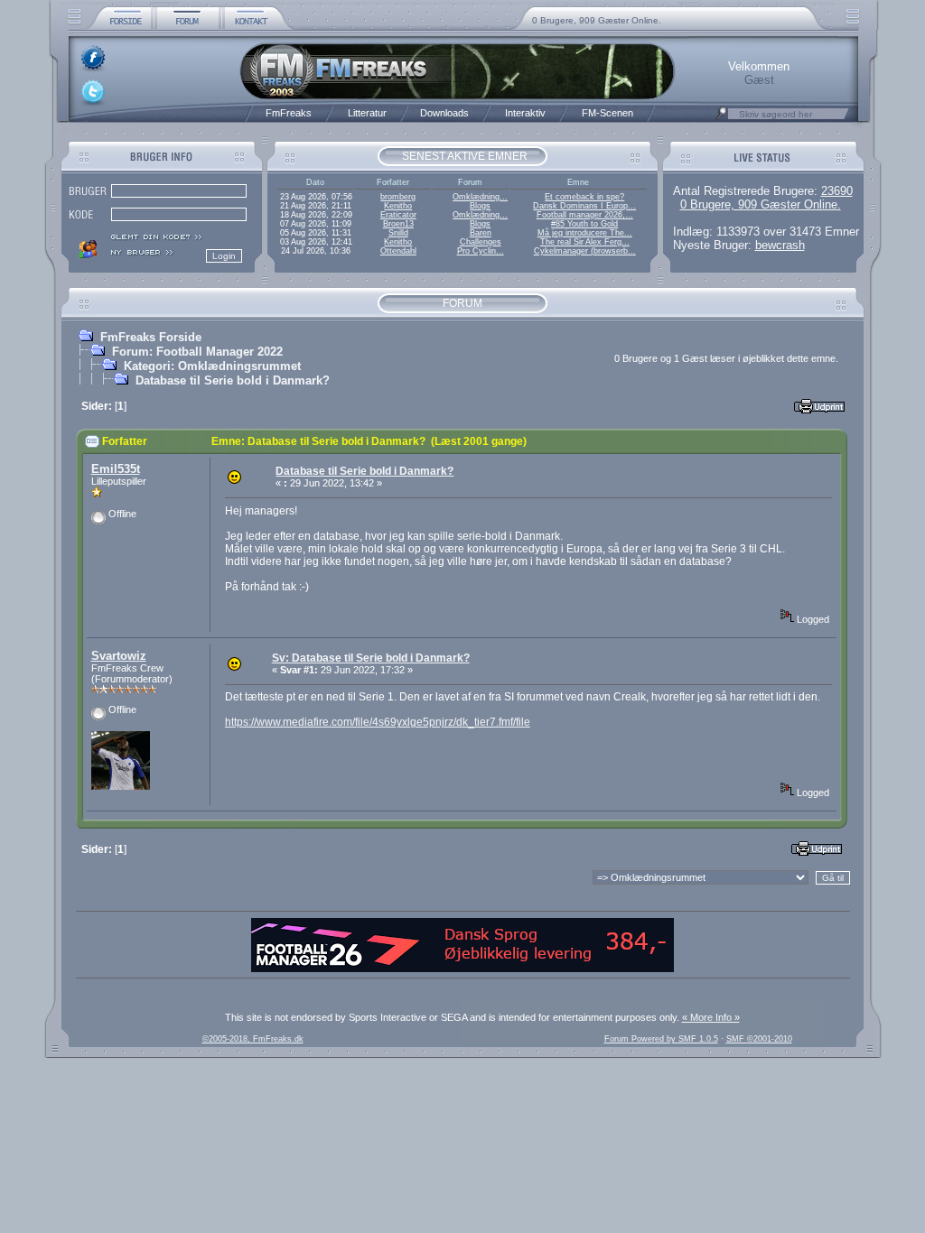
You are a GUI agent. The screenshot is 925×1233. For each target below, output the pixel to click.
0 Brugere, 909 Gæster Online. (596, 20)
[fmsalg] (462, 968)
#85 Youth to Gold (584, 223)
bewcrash (780, 245)
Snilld (398, 232)
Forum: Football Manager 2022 (197, 351)
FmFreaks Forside (150, 337)
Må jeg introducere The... (584, 232)
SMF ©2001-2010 (759, 1038)
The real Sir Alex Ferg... (585, 241)
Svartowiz (118, 656)
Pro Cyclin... (480, 250)
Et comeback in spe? (584, 196)
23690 (837, 191)
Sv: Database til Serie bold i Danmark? (371, 658)
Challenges (480, 241)
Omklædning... (480, 196)
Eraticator (398, 214)
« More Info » (711, 1017)
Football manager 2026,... (585, 214)
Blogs (480, 205)
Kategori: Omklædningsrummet (212, 366)
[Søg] (721, 118)
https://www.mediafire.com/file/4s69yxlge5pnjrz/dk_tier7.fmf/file (377, 722)
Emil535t (115, 469)
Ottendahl (398, 250)
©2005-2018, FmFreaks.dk (253, 1038)
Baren (480, 232)
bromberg (398, 196)
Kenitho (398, 205)
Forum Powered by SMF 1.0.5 (661, 1038)
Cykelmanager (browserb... (585, 250)
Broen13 (398, 223)
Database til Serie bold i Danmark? (232, 380)
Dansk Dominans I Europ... (584, 205)
